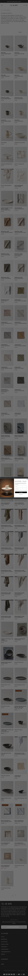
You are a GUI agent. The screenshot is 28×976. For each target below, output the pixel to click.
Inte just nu (21, 494)
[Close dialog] (27, 479)
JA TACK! (21, 492)
